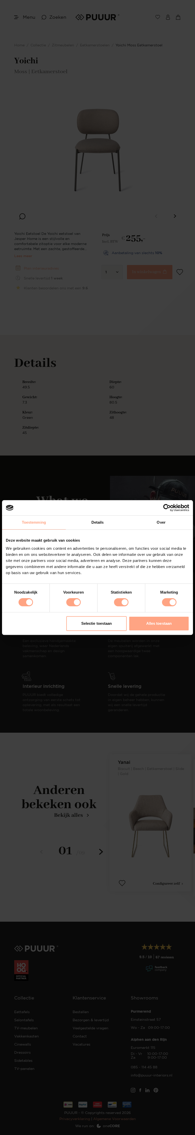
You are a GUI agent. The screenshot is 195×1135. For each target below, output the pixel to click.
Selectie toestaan (96, 623)
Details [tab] (97, 522)
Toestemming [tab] (34, 522)
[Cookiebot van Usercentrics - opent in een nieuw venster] (167, 508)
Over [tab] (161, 522)
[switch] (73, 602)
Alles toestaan (159, 623)
